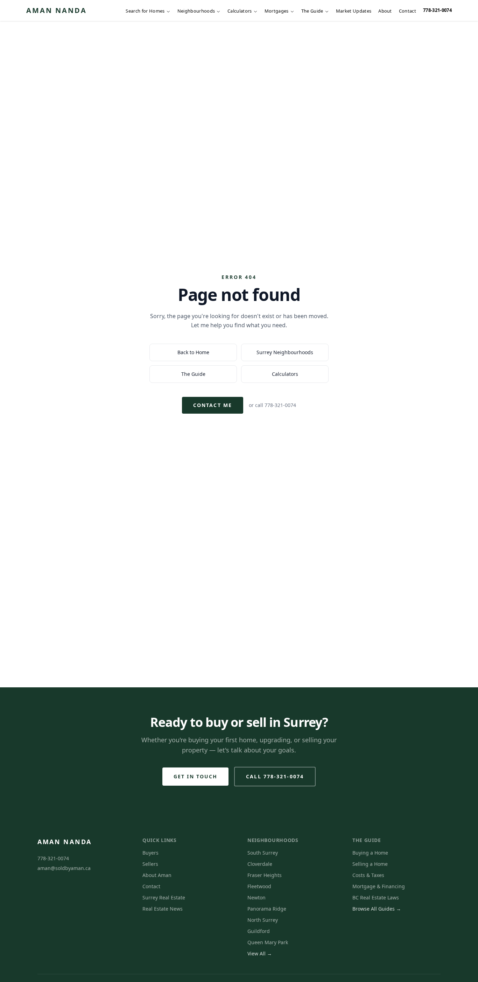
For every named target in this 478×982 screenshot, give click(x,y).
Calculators (239, 11)
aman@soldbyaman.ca (64, 868)
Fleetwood (259, 886)
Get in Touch (195, 776)
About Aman (156, 875)
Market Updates (354, 11)
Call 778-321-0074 (275, 776)
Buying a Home (370, 852)
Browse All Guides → (376, 908)
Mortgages (277, 11)
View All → (259, 953)
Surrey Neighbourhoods (284, 352)
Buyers (150, 852)
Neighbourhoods (196, 11)
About (385, 11)
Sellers (150, 864)
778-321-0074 (437, 10)
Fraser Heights (264, 875)
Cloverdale (259, 864)
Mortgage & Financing (378, 886)
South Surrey (262, 852)
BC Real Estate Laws (375, 897)
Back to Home (193, 352)
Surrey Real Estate (163, 897)
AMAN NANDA (56, 10)
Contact (407, 11)
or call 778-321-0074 (272, 405)
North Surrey (262, 920)
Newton (256, 897)
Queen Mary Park (267, 942)
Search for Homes (145, 11)
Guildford (258, 931)
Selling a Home (370, 864)
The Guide (312, 11)
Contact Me (212, 405)
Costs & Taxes (368, 875)
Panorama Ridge (266, 908)
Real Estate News (162, 908)
